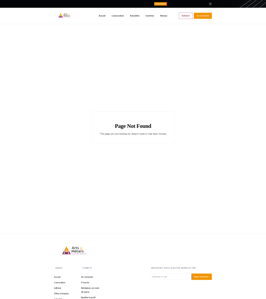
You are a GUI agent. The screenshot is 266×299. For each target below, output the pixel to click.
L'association (118, 16)
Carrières (149, 16)
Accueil (102, 16)
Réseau (163, 16)
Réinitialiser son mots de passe (90, 290)
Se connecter (203, 16)
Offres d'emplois (61, 293)
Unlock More (160, 4)
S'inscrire (85, 282)
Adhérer (186, 15)
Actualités (134, 16)
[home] (75, 16)
